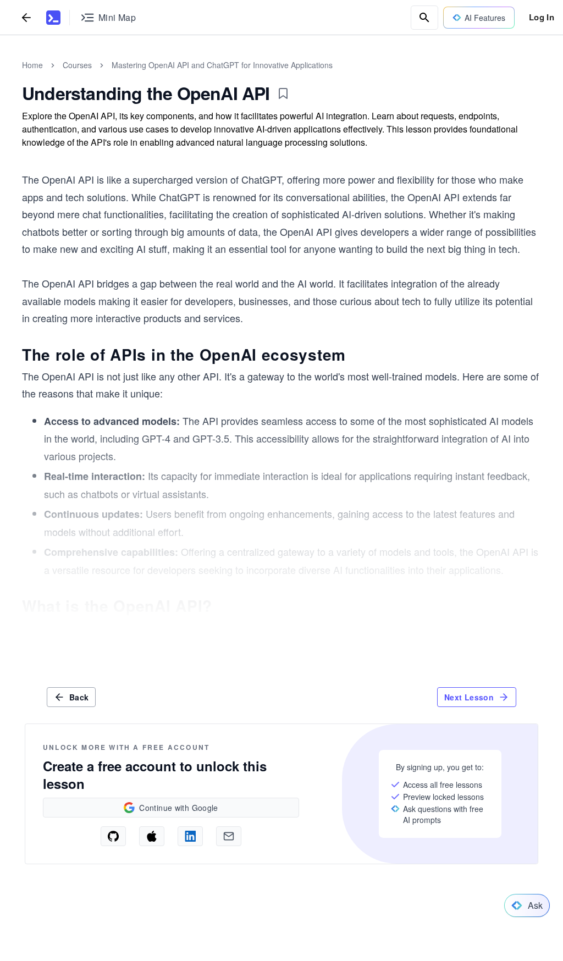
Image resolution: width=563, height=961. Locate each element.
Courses (77, 64)
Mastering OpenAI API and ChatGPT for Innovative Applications (222, 64)
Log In (541, 17)
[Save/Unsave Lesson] (283, 93)
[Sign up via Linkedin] (190, 836)
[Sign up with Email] (228, 836)
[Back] (26, 17)
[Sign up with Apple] (151, 836)
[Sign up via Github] (113, 836)
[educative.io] (53, 17)
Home (32, 64)
